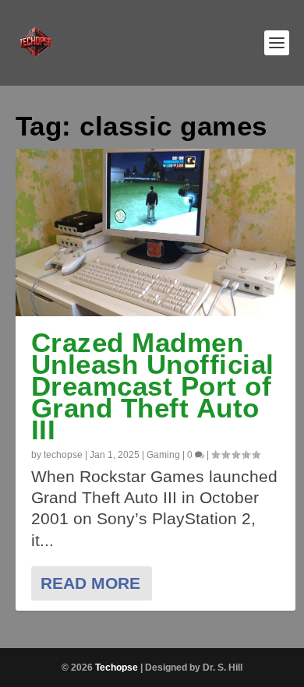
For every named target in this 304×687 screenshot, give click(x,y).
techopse (63, 454)
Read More (90, 583)
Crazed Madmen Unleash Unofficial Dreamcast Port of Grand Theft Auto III (152, 386)
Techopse (116, 667)
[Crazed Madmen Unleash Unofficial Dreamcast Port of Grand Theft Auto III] (155, 232)
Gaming (163, 454)
